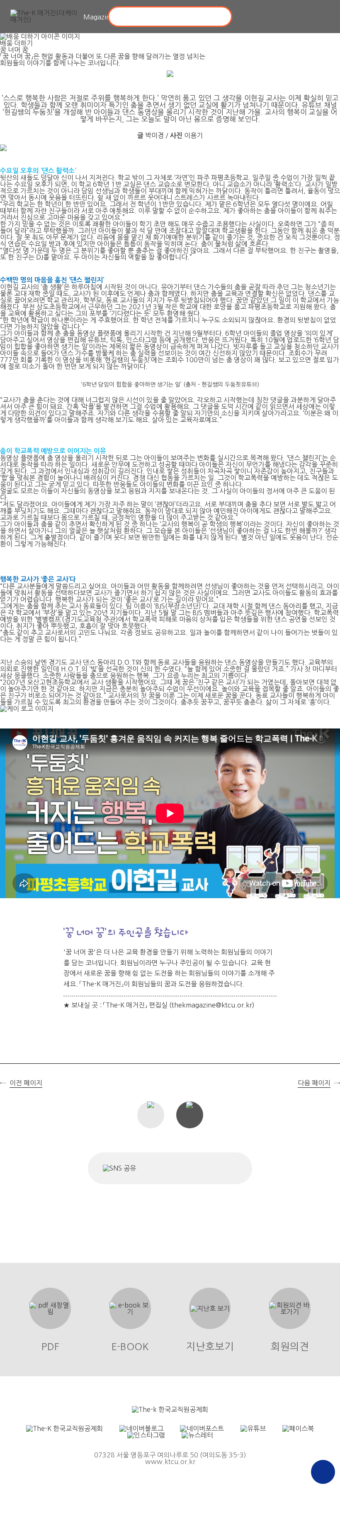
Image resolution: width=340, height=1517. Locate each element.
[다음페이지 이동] (329, 769)
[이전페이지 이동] (10, 769)
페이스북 (149, 1168)
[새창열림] (170, 1409)
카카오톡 (201, 1168)
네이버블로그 (173, 1168)
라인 (225, 1168)
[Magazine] (45, 17)
